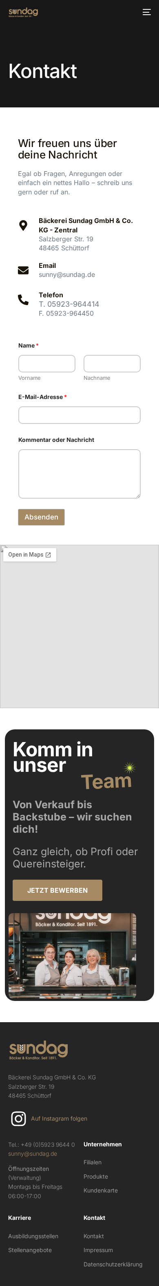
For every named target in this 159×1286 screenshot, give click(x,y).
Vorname (29, 377)
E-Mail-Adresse (42, 396)
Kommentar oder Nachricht (56, 439)
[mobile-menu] (145, 12)
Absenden (41, 517)
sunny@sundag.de (32, 1153)
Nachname (97, 377)
